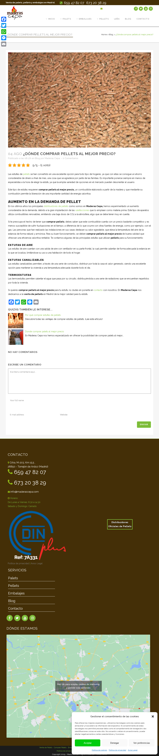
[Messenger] (4, 38)
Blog (111, 34)
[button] (152, 716)
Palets (13, 578)
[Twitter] (4, 25)
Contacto (15, 608)
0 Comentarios (70, 158)
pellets (26, 174)
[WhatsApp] (4, 32)
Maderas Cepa (52, 158)
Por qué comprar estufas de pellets (43, 315)
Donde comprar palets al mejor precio (44, 331)
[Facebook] (4, 19)
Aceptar (88, 743)
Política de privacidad (117, 750)
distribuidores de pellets (56, 206)
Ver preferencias (141, 743)
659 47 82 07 (74, 3)
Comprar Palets (60, 747)
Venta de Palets (45, 747)
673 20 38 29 (96, 3)
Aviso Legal (132, 750)
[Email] (4, 44)
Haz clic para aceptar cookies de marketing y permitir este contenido (78, 686)
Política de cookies (99, 750)
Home (104, 34)
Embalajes (16, 593)
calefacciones (82, 210)
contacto (98, 290)
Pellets (13, 586)
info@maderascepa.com (117, 8)
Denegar (114, 743)
